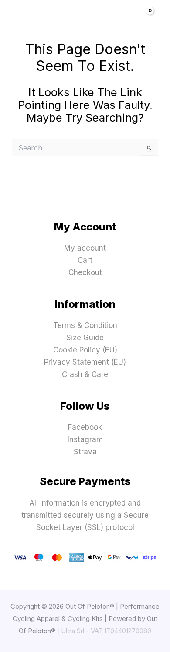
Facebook (85, 427)
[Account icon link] (132, 21)
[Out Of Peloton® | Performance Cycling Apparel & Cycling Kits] (81, 22)
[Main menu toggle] (19, 22)
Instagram (85, 439)
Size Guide (85, 337)
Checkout (85, 272)
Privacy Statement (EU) (85, 362)
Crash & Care (85, 374)
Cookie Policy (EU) (85, 349)
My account (85, 248)
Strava (85, 451)
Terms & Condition (85, 325)
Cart (85, 260)
